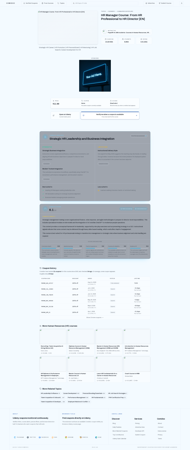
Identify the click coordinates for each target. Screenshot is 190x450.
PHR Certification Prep (117, 397)
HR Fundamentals (98, 397)
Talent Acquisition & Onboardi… (52, 397)
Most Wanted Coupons (120, 431)
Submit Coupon (140, 435)
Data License (162, 431)
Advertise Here (140, 427)
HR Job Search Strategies (117, 393)
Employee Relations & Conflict (79, 401)
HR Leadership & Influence (50, 393)
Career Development (71, 393)
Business (111, 11)
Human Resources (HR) (125, 11)
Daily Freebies (117, 427)
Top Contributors (118, 435)
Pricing (137, 423)
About (160, 423)
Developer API (139, 431)
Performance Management (78, 397)
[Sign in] (182, 3)
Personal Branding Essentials (94, 393)
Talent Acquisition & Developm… (53, 401)
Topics (103, 11)
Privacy (160, 435)
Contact (160, 427)
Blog (114, 423)
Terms (160, 438)
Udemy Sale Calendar (119, 438)
